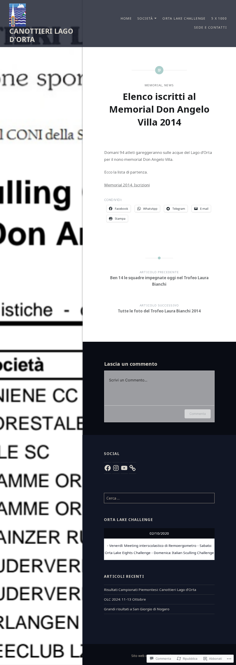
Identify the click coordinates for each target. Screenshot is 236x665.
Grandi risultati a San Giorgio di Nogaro (136, 609)
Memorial (153, 85)
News (169, 85)
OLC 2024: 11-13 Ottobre (125, 599)
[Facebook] (107, 468)
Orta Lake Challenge (184, 18)
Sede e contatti (210, 27)
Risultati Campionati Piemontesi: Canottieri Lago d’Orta (150, 589)
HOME (126, 18)
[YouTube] (124, 468)
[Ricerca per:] (159, 498)
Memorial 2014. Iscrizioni (127, 185)
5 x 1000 (219, 18)
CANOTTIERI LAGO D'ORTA (41, 35)
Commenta (197, 414)
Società (145, 18)
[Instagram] (116, 468)
